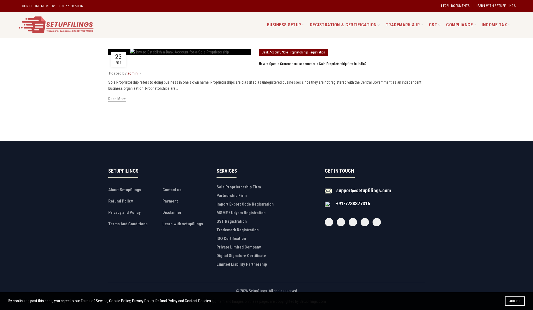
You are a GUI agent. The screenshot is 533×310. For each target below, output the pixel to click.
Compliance (459, 24)
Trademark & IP (403, 24)
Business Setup (284, 24)
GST (433, 24)
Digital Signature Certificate (241, 255)
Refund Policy (120, 201)
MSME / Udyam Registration (241, 212)
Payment (170, 201)
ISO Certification (231, 238)
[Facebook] (329, 222)
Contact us (171, 189)
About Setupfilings (124, 189)
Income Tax (494, 24)
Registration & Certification (343, 24)
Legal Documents (455, 6)
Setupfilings (258, 291)
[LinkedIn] (377, 222)
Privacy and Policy (124, 212)
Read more (117, 99)
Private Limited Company (239, 247)
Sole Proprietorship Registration (303, 52)
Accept (514, 301)
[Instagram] (353, 222)
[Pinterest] (365, 222)
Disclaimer (172, 212)
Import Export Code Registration (245, 204)
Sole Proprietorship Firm (239, 187)
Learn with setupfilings (496, 6)
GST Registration (232, 221)
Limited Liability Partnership (242, 264)
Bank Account (271, 52)
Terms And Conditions (127, 223)
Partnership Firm (232, 195)
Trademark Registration (238, 229)
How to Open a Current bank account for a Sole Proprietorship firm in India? (313, 63)
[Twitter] (341, 222)
